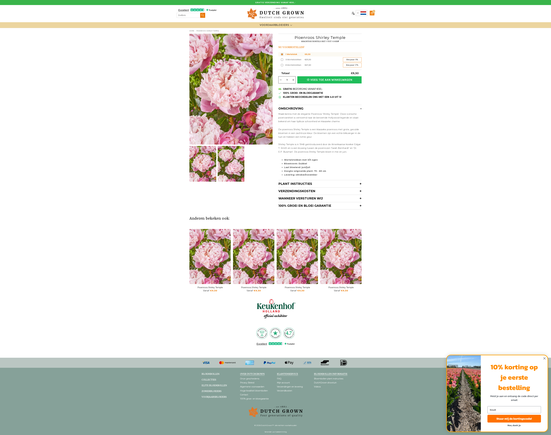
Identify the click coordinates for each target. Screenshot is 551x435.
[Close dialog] (544, 358)
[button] (270, 91)
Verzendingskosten (296, 191)
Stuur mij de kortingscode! (514, 419)
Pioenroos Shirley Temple (210, 287)
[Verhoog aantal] (293, 79)
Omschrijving (290, 108)
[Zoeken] (202, 15)
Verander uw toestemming (275, 432)
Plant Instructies (295, 184)
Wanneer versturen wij (300, 198)
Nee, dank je (514, 425)
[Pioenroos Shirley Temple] (210, 256)
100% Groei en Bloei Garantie (304, 205)
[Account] (353, 13)
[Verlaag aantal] (280, 79)
